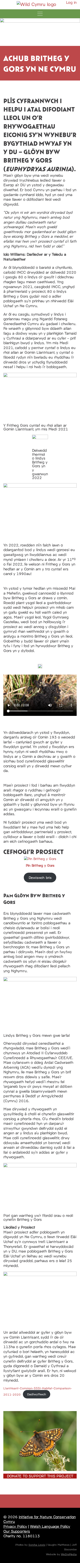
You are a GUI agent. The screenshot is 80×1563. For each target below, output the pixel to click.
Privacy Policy (15, 1526)
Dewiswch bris (40, 877)
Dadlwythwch (36, 1394)
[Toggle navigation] (40, 13)
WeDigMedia (69, 1554)
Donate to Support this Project (40, 1476)
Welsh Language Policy (50, 1526)
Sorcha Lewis (36, 1544)
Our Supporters (16, 1531)
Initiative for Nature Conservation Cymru (39, 1519)
